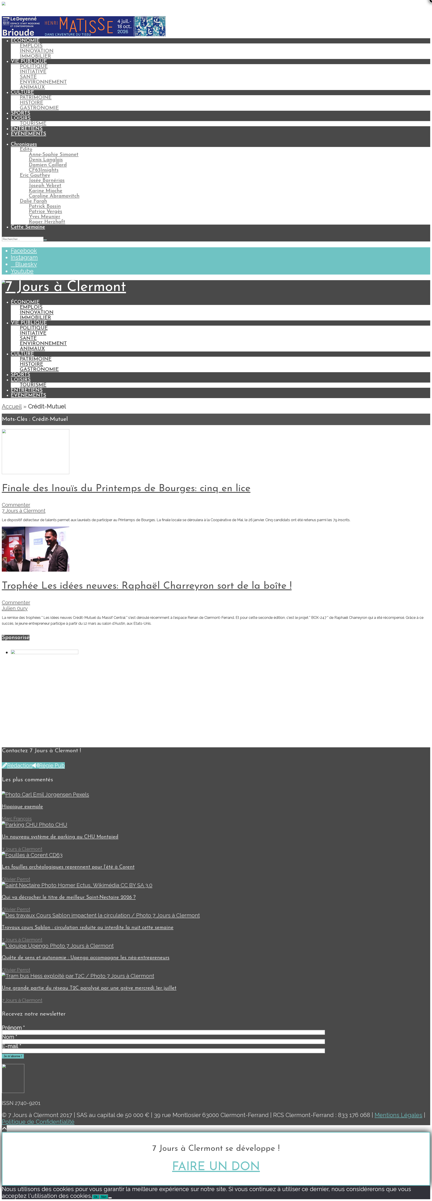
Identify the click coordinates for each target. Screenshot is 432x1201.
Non (103, 1197)
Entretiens (27, 128)
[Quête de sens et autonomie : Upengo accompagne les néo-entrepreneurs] (58, 945)
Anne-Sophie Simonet (54, 154)
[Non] (110, 1198)
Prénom (13, 1027)
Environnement (43, 82)
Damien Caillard (48, 165)
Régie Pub (52, 765)
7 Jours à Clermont (23, 511)
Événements (28, 134)
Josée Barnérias (47, 180)
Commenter (16, 505)
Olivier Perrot (16, 879)
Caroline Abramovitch (54, 196)
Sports (20, 113)
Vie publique (29, 61)
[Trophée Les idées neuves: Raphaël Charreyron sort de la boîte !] (35, 569)
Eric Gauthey (35, 175)
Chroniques (24, 144)
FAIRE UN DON (216, 1167)
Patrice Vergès (45, 211)
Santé (28, 77)
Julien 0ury (15, 608)
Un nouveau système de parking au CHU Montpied (60, 837)
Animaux (32, 87)
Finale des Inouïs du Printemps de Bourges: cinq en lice (126, 489)
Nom (9, 1037)
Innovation (37, 51)
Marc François (17, 818)
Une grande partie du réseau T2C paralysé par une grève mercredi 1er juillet (89, 988)
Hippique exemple (22, 806)
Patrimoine (36, 97)
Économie (25, 40)
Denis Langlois (46, 159)
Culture (22, 92)
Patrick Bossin (45, 206)
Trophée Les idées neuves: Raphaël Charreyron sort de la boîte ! (147, 586)
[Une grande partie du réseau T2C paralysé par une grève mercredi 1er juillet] (78, 976)
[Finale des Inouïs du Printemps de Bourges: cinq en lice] (35, 472)
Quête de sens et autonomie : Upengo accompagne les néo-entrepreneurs (85, 957)
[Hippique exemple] (45, 794)
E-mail (11, 1046)
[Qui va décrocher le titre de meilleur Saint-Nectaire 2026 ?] (77, 885)
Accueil (12, 406)
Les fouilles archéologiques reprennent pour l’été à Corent (68, 867)
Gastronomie (39, 108)
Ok (96, 1197)
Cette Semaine (28, 227)
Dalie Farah (33, 201)
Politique (34, 66)
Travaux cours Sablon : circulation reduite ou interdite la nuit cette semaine (87, 927)
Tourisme (33, 123)
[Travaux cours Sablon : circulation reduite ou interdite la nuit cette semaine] (101, 915)
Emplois (31, 46)
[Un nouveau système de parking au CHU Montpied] (34, 824)
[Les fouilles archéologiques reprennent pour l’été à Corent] (32, 855)
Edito (26, 149)
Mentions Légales (398, 1115)
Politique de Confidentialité (38, 1121)
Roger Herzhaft (47, 222)
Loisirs (21, 118)
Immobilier (35, 56)
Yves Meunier (44, 216)
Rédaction (19, 765)
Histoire (31, 103)
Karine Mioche (45, 191)
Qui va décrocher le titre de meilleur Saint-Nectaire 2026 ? (69, 897)
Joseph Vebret (45, 185)
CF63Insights (43, 170)
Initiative (33, 71)
